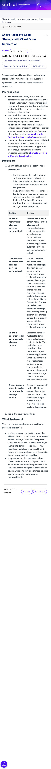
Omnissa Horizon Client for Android (22, 60)
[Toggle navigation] (47, 5)
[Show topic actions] (46, 35)
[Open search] (38, 5)
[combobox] (19, 51)
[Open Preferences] (4, 764)
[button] (25, 26)
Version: (5, 50)
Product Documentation (16, 66)
